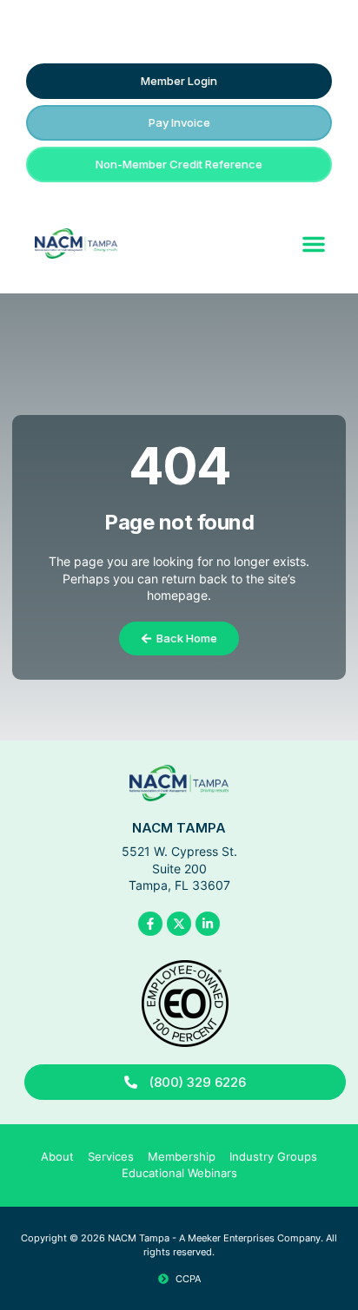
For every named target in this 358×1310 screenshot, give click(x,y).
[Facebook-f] (150, 924)
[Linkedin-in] (208, 924)
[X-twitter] (179, 924)
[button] (313, 244)
